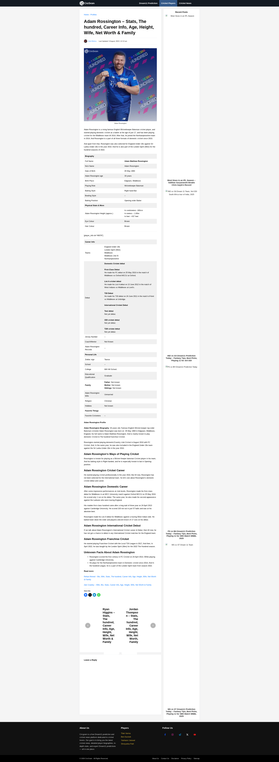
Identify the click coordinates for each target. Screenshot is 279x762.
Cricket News (185, 3)
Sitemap (196, 758)
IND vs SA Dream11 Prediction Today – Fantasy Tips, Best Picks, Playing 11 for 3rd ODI (181, 358)
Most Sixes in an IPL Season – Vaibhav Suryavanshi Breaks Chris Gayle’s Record (181, 182)
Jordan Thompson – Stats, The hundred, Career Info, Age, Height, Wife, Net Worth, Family (132, 625)
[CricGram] (88, 3)
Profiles (93, 15)
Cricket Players (168, 3)
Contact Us (165, 758)
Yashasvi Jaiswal (128, 740)
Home (86, 15)
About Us (155, 758)
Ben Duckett (126, 737)
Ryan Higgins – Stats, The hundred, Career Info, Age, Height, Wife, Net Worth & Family (109, 625)
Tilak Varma (126, 733)
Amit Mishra (92, 41)
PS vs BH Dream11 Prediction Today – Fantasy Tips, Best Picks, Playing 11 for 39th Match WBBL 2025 (181, 534)
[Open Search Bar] (196, 3)
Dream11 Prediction (148, 3)
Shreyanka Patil (127, 744)
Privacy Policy (186, 758)
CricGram (88, 758)
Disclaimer (175, 758)
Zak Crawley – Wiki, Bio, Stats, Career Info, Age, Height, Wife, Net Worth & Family (117, 585)
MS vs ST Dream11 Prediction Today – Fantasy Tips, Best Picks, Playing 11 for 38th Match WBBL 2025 (181, 712)
